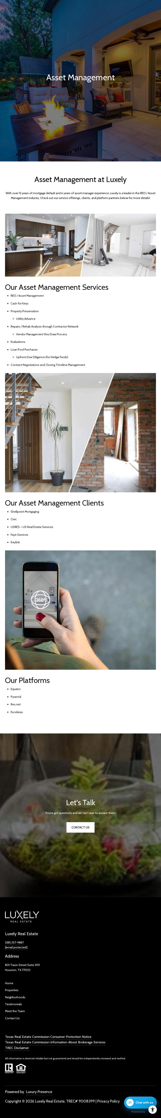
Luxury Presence (39, 1091)
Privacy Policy (108, 1101)
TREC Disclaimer (17, 1048)
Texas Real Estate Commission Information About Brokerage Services (55, 1042)
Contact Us (12, 1018)
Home (9, 983)
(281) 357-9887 (14, 942)
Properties (11, 990)
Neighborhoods (15, 997)
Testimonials (13, 1004)
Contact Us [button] (80, 827)
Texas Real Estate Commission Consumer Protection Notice (48, 1037)
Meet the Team (15, 1011)
